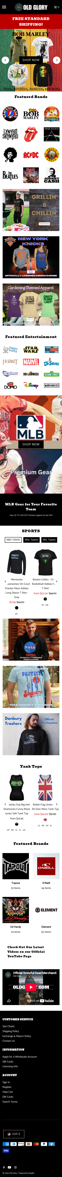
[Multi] (45, 819)
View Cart (7, 1092)
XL (20, 830)
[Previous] (5, 60)
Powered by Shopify (26, 1173)
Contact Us (8, 1041)
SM (16, 613)
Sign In (6, 1082)
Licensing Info (10, 1066)
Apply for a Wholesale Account (19, 1057)
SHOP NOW (31, 60)
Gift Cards (7, 1062)
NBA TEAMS (13, 540)
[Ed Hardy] (15, 910)
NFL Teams (49, 540)
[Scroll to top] (55, 1168)
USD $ (16, 1134)
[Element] (46, 910)
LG (16, 830)
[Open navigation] (7, 7)
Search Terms (10, 1102)
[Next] (56, 60)
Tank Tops (31, 766)
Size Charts (8, 1026)
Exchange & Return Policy (16, 1036)
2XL (24, 830)
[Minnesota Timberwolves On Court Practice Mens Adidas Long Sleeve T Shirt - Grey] (16, 562)
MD (46, 605)
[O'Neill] (46, 866)
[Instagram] (15, 1168)
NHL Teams (31, 540)
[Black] (16, 607)
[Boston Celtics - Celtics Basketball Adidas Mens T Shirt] (45, 562)
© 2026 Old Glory (10, 1173)
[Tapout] (15, 866)
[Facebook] (3, 1168)
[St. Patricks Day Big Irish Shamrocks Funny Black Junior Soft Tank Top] (16, 787)
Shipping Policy (10, 1031)
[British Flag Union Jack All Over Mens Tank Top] (45, 787)
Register (6, 1087)
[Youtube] (9, 1168)
